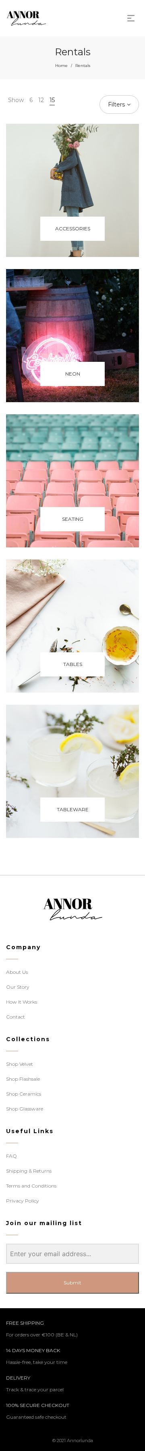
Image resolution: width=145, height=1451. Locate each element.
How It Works (21, 1002)
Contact (15, 1017)
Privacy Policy (22, 1201)
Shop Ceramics (23, 1094)
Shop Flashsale (23, 1079)
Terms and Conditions (31, 1186)
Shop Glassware (24, 1109)
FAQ (11, 1156)
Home (61, 65)
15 (52, 100)
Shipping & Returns (29, 1171)
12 (41, 100)
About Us (17, 972)
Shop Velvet (19, 1064)
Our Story (17, 987)
